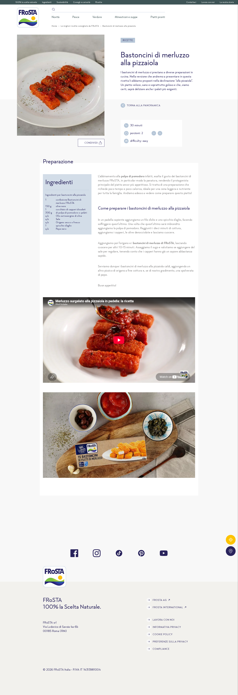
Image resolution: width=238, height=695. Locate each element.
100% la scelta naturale (26, 2)
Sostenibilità (62, 2)
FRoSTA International (168, 607)
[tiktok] (119, 553)
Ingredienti (46, 2)
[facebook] (74, 553)
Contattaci (191, 2)
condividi (91, 142)
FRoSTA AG (160, 600)
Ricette (98, 2)
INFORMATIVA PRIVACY (167, 627)
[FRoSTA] (28, 17)
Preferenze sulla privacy (170, 641)
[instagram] (97, 553)
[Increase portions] (161, 133)
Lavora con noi (208, 2)
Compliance (161, 648)
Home (54, 26)
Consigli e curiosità (81, 2)
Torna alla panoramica (143, 105)
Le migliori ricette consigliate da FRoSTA (80, 26)
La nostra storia (227, 2)
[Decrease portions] (155, 133)
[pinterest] (141, 553)
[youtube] (164, 553)
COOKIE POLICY (163, 634)
